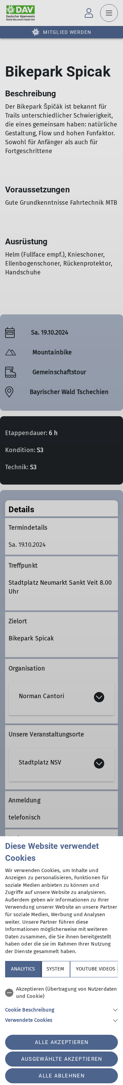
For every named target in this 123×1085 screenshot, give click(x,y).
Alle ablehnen (61, 1076)
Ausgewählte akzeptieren (61, 1059)
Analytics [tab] (23, 969)
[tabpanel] (61, 1003)
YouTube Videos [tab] (95, 969)
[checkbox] (61, 993)
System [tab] (55, 969)
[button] (61, 1009)
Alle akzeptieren (61, 1042)
